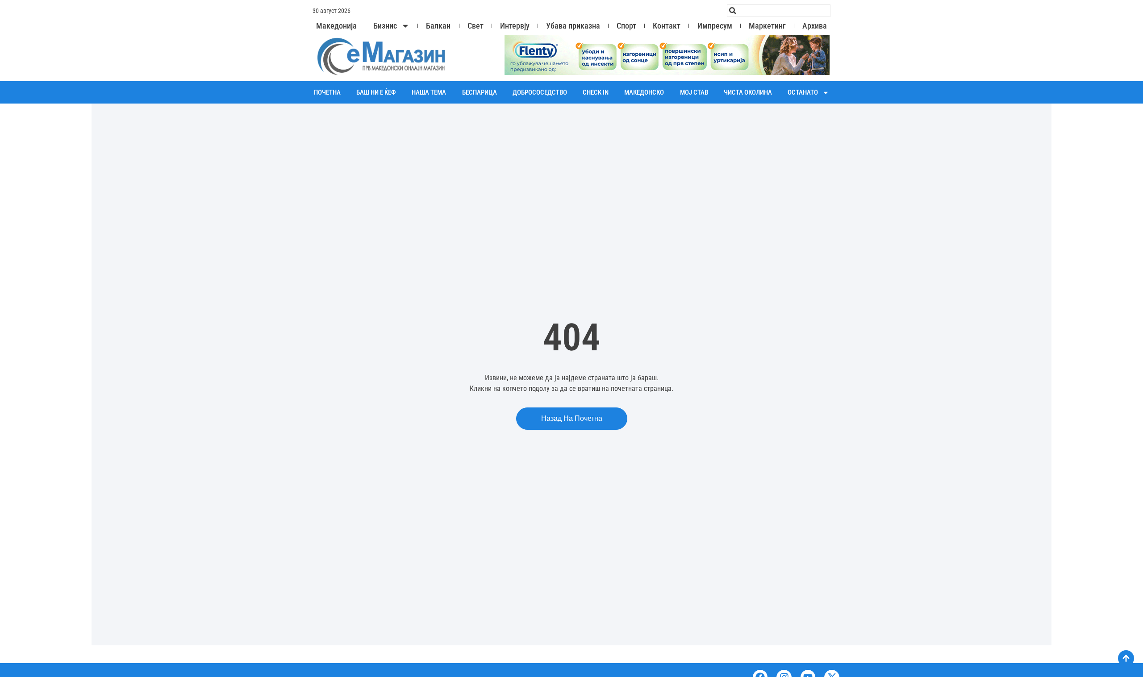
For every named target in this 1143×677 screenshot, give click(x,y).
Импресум (714, 25)
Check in (596, 92)
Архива (814, 25)
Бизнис (385, 25)
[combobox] (778, 10)
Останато (803, 92)
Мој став (694, 92)
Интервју (515, 25)
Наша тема (429, 92)
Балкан (438, 25)
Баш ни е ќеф (376, 92)
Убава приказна (573, 25)
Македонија (336, 25)
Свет (475, 25)
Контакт (666, 25)
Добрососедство (540, 92)
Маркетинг (767, 25)
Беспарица (479, 92)
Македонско (644, 92)
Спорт (626, 25)
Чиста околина (748, 92)
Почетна (327, 92)
